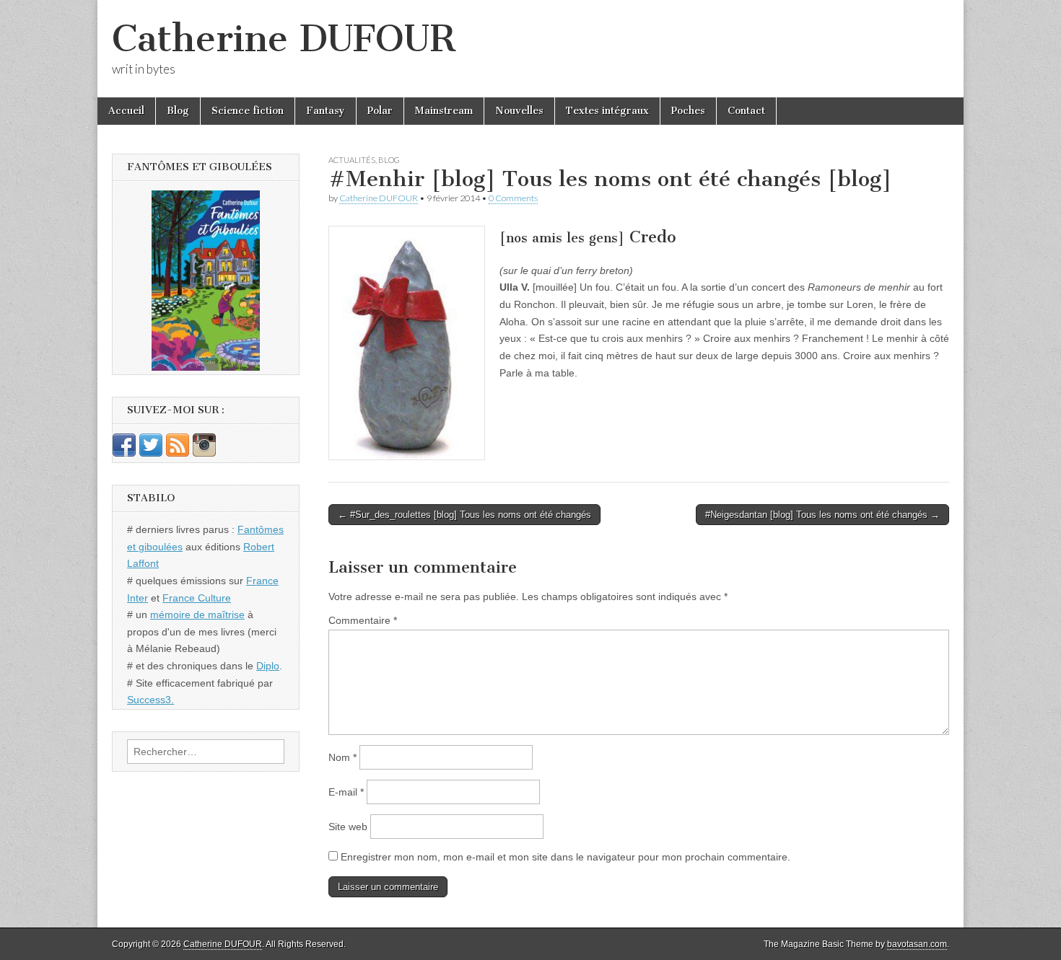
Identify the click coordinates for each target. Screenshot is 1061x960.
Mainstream (444, 111)
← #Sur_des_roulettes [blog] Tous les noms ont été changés (464, 514)
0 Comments (513, 198)
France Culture (196, 598)
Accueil (126, 111)
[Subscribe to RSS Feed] (177, 453)
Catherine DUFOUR (283, 39)
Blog (178, 111)
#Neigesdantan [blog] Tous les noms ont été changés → (822, 514)
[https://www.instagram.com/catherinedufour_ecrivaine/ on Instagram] (204, 453)
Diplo (267, 665)
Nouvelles (519, 111)
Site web (347, 826)
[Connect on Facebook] (124, 453)
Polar (380, 111)
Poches (688, 111)
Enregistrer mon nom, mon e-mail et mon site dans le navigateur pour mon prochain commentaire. (565, 857)
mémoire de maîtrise (197, 614)
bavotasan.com (917, 944)
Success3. (150, 699)
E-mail (346, 792)
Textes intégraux (607, 111)
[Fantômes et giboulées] (206, 280)
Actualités (351, 159)
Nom (342, 757)
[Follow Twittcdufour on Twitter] (150, 453)
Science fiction (247, 111)
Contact (746, 111)
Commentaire (362, 620)
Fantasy (325, 111)
